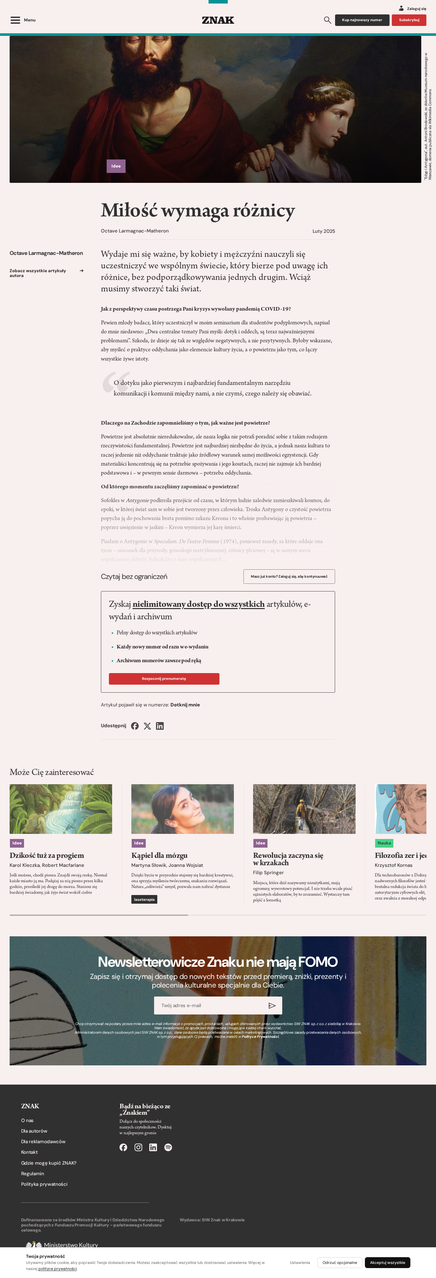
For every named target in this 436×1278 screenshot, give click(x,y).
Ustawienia (300, 1262)
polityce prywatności (57, 1268)
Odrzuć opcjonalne (340, 1262)
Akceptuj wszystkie (387, 1262)
